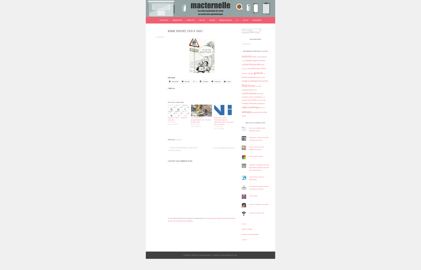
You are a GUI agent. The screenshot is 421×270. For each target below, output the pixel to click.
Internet (261, 81)
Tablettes (190, 20)
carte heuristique (261, 57)
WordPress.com (231, 255)
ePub (243, 73)
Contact (244, 240)
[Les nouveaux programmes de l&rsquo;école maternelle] (201, 111)
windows (257, 112)
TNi (250, 103)
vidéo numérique (250, 107)
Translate (257, 33)
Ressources (257, 20)
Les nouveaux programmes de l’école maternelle (201, 120)
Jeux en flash (253, 196)
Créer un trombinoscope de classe (223, 148)
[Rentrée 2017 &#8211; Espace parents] (178, 111)
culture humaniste (251, 64)
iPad (244, 86)
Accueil (244, 224)
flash (246, 73)
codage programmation (255, 60)
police (263, 97)
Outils (245, 20)
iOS (266, 81)
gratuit (258, 73)
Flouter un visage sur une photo (259, 204)
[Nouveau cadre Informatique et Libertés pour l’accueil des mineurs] (224, 111)
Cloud (243, 60)
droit (249, 69)
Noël (261, 94)
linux (256, 86)
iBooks (263, 77)
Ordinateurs (177, 20)
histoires (258, 77)
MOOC (258, 93)
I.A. (237, 20)
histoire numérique (249, 77)
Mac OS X (253, 90)
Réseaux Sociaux (225, 20)
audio (253, 56)
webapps (247, 112)
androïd (246, 56)
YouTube (264, 112)
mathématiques (249, 93)
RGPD (254, 100)
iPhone (251, 85)
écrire (244, 116)
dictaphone (245, 69)
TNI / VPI (202, 20)
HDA (264, 73)
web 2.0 (262, 108)
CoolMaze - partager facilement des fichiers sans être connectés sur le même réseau (259, 167)
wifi (253, 112)
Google (251, 73)
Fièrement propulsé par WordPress (197, 255)
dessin (262, 65)
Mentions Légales (247, 229)
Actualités (164, 20)
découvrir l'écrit (259, 68)
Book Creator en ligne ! (256, 156)
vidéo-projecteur (258, 103)
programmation (247, 100)
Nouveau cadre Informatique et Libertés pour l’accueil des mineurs (183, 149)
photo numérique (255, 97)
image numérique (250, 80)
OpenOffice (245, 97)
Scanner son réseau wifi (256, 213)
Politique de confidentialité (250, 234)
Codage (212, 20)
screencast (260, 100)
